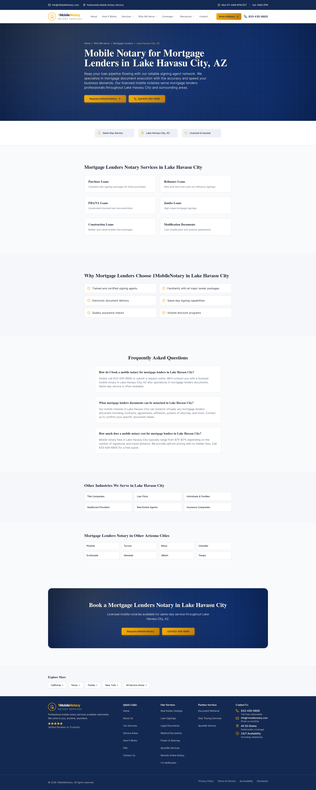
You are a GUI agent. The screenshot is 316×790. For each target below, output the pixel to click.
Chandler (203, 545)
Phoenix (90, 545)
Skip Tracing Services (210, 718)
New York (110, 685)
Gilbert (164, 555)
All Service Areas (135, 685)
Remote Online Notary (172, 755)
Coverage (167, 16)
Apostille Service (207, 725)
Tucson (128, 545)
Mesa (164, 545)
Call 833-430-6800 (149, 98)
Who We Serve (147, 16)
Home (87, 43)
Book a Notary (227, 16)
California (56, 685)
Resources (186, 16)
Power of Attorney (170, 740)
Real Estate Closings (171, 710)
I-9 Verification (168, 762)
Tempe (202, 555)
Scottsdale (92, 555)
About (94, 16)
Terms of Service (227, 781)
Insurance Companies (198, 507)
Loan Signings (168, 718)
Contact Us (129, 755)
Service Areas (130, 733)
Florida (91, 685)
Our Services (130, 725)
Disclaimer (262, 781)
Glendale (128, 555)
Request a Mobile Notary (103, 98)
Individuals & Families (198, 496)
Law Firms (142, 496)
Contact (203, 16)
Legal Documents (170, 725)
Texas (74, 685)
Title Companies (96, 496)
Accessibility (246, 781)
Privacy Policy (206, 781)
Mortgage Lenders (123, 43)
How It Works (109, 16)
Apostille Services (170, 747)
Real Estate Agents (147, 507)
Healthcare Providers (98, 507)
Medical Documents (171, 733)
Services (126, 16)
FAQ (125, 747)
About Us (128, 718)
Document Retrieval (208, 710)
